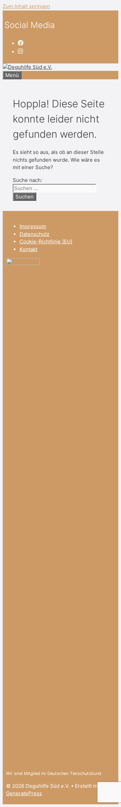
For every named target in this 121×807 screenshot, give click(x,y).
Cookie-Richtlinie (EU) (45, 241)
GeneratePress (24, 793)
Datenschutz (34, 234)
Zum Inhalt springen (26, 6)
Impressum (32, 226)
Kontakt (28, 249)
